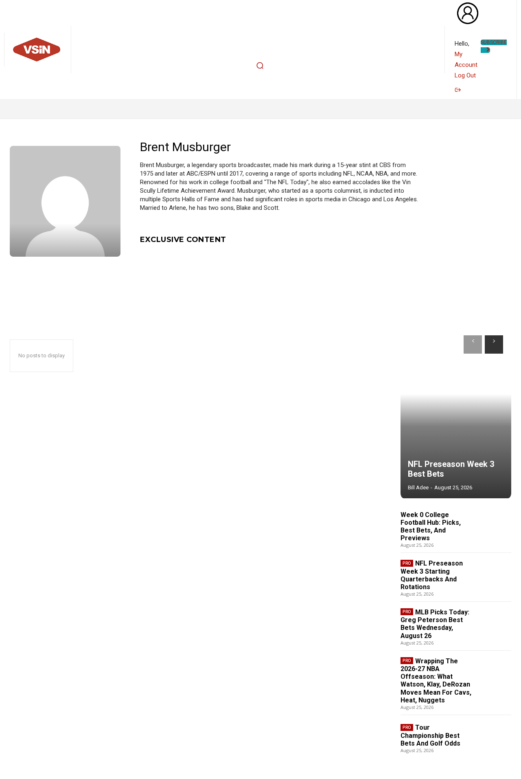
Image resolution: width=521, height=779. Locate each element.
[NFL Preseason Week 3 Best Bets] (456, 412)
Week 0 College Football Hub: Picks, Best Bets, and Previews (431, 526)
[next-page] (494, 344)
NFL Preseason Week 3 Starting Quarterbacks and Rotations (432, 575)
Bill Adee (418, 487)
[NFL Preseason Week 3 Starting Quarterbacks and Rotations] (494, 576)
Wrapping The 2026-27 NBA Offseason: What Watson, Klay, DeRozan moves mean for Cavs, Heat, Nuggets (436, 680)
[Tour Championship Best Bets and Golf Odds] (494, 738)
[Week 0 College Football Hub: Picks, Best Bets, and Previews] (494, 527)
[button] (259, 65)
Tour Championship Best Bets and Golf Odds (430, 735)
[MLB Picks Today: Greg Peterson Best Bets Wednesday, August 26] (494, 625)
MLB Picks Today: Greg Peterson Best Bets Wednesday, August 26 (435, 624)
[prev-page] (473, 344)
